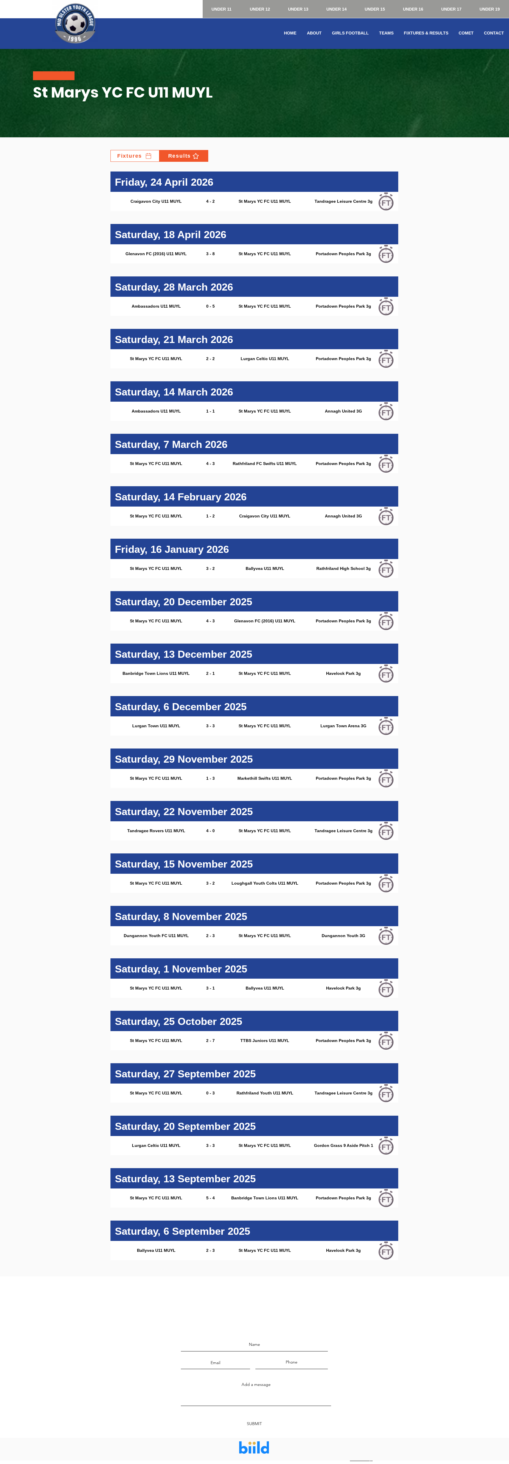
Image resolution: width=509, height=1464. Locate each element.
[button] (314, 33)
